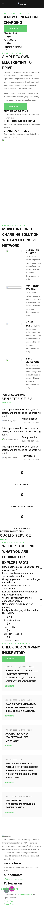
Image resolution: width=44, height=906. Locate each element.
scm (21, 760)
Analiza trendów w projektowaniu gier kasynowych (16, 737)
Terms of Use (9, 904)
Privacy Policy (9, 901)
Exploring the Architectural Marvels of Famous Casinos (20, 804)
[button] (41, 4)
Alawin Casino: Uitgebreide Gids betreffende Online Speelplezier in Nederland (20, 707)
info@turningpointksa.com (13, 879)
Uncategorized (27, 667)
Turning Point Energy (24, 894)
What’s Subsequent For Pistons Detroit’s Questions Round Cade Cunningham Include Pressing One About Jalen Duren (21, 770)
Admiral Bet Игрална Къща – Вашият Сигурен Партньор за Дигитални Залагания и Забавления (21, 676)
